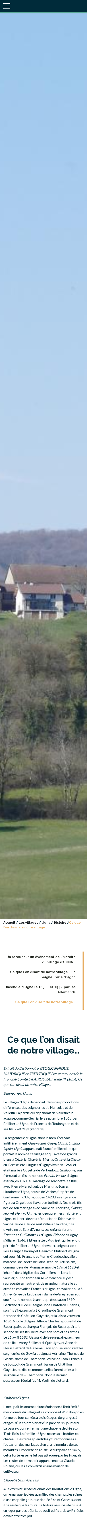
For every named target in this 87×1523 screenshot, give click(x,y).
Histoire (60, 922)
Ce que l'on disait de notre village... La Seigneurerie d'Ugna (43, 974)
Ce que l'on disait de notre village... (45, 1002)
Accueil (9, 922)
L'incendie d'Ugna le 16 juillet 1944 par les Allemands (40, 989)
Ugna (46, 922)
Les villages (28, 922)
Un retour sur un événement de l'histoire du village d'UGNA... (41, 959)
